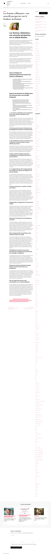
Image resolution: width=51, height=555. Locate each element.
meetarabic (37, 335)
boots (36, 170)
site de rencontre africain (39, 448)
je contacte (36, 282)
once (36, 368)
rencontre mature (37, 410)
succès (27, 301)
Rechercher (37, 11)
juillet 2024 (37, 86)
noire (36, 364)
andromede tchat (37, 146)
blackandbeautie (37, 165)
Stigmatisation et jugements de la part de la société (20, 100)
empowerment (19, 300)
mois (36, 355)
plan (36, 377)
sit (35, 443)
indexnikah (36, 273)
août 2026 (36, 41)
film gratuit (37, 249)
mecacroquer (37, 333)
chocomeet (36, 205)
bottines (36, 177)
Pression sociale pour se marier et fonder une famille (21, 99)
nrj (35, 366)
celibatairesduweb (38, 192)
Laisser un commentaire (5, 26)
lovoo (36, 307)
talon (36, 467)
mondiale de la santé (38, 357)
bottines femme (37, 179)
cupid (36, 221)
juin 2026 (36, 44)
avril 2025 (36, 70)
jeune (36, 285)
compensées (37, 212)
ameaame (36, 143)
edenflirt (36, 229)
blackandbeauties (37, 166)
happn (36, 260)
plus (36, 379)
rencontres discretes (38, 419)
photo (36, 375)
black (36, 163)
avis (35, 154)
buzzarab (36, 183)
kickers (36, 291)
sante (36, 430)
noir (35, 362)
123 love (36, 115)
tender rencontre (37, 476)
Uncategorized (37, 483)
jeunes (36, 287)
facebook (36, 238)
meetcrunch (37, 337)
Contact (29, 3)
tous (35, 480)
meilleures (36, 348)
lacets (36, 296)
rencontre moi (37, 412)
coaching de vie (37, 207)
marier (36, 318)
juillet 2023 (37, 108)
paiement (36, 370)
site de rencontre (37, 447)
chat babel (36, 203)
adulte (36, 130)
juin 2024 (36, 88)
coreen (36, 218)
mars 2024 (36, 94)
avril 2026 (36, 48)
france (36, 254)
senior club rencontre (38, 437)
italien (36, 278)
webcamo (36, 492)
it (35, 276)
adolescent (36, 124)
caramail (36, 185)
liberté (21, 301)
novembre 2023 (37, 101)
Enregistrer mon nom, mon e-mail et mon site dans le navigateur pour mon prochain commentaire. (23, 544)
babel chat (36, 155)
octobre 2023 (37, 103)
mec (35, 331)
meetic (36, 340)
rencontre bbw (37, 403)
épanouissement (23, 300)
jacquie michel (37, 280)
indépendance (11, 301)
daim (36, 223)
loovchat (36, 306)
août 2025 (36, 63)
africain (36, 135)
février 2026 (37, 52)
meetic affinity (37, 342)
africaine (36, 137)
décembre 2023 (37, 99)
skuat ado (36, 465)
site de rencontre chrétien (39, 454)
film (35, 247)
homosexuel (37, 265)
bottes (36, 172)
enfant (36, 234)
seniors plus (37, 441)
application (36, 150)
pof (35, 381)
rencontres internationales (39, 421)
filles (36, 245)
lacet (36, 295)
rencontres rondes (38, 423)
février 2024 (37, 96)
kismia (36, 293)
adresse (36, 128)
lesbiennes (36, 302)
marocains (36, 326)
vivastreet (36, 487)
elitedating (36, 232)
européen (36, 236)
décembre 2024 (37, 77)
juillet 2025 (37, 64)
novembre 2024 (37, 79)
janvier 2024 (37, 97)
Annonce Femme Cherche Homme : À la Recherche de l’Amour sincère (40, 519)
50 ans (36, 121)
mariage (36, 313)
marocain (36, 322)
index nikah (37, 271)
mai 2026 (36, 46)
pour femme (37, 384)
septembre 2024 (37, 83)
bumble (36, 181)
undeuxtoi (36, 485)
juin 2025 (36, 66)
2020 (36, 119)
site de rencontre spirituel (39, 459)
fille (35, 243)
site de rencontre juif (38, 458)
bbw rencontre (37, 159)
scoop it (36, 432)
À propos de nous (23, 3)
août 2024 (36, 85)
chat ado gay (37, 201)
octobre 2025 (37, 59)
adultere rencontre (38, 132)
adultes (36, 133)
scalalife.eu (10, 1)
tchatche (36, 469)
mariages (36, 315)
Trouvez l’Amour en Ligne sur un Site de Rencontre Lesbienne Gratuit (10, 520)
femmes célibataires (28, 300)
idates (36, 267)
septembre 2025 (37, 61)
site (35, 445)
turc (35, 481)
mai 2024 (36, 90)
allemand (36, 141)
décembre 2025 (37, 55)
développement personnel (13, 300)
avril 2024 (36, 92)
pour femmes (37, 386)
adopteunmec (37, 126)
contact (36, 214)
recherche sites (37, 395)
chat (35, 199)
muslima (36, 359)
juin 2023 (36, 110)
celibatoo (36, 194)
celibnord (36, 196)
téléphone (36, 470)
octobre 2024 (37, 81)
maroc (36, 320)
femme (4, 11)
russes (36, 428)
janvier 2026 (37, 53)
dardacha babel (37, 225)
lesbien (36, 298)
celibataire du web (38, 188)
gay (35, 256)
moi (35, 353)
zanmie (36, 494)
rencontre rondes (37, 414)
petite (36, 373)
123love (36, 117)
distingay (36, 227)
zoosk (36, 496)
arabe (36, 152)
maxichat (36, 329)
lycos (36, 309)
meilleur (36, 346)
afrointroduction (37, 139)
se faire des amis (37, 434)
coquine (36, 216)
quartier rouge (37, 392)
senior (36, 436)
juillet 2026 (37, 42)
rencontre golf (37, 406)
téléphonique (37, 472)
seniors (36, 439)
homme (36, 262)
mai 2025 (36, 68)
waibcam (36, 489)
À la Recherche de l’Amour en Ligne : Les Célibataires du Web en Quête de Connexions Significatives (25, 519)
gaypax (36, 258)
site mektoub (37, 463)
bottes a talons (37, 174)
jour (35, 289)
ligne (36, 304)
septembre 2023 (37, 105)
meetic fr (36, 344)
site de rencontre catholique (39, 452)
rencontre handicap (38, 408)
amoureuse (37, 144)
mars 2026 (36, 50)
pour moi (36, 388)
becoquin (36, 161)
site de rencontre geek (38, 456)
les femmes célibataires (17, 301)
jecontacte (36, 284)
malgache (36, 311)
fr (35, 251)
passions (24, 301)
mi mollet (36, 351)
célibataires (37, 190)
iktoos (36, 269)
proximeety (37, 390)
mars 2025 (36, 72)
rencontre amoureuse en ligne (39, 401)
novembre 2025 (37, 57)
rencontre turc (37, 417)
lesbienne (36, 300)
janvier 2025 (37, 75)
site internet (37, 461)
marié (36, 317)
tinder (36, 478)
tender (36, 474)
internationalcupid (38, 274)
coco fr (36, 210)
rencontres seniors (38, 425)
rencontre (36, 397)
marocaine (36, 324)
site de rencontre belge (38, 450)
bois (35, 168)
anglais (36, 148)
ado (35, 122)
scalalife (4, 23)
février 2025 (37, 74)
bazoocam (36, 157)
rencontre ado (37, 399)
